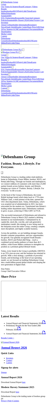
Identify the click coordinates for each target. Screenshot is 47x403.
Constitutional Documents (28, 29)
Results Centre (21, 27)
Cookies (16, 401)
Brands (4, 9)
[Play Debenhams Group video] (2, 172)
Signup (4, 372)
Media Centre (6, 34)
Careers (4, 36)
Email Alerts (10, 27)
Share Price (31, 27)
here (23, 382)
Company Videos (30, 7)
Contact (9, 360)
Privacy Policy (7, 401)
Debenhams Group (5, 39)
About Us (5, 25)
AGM (15, 29)
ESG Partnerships (8, 18)
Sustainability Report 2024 (17, 20)
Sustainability (6, 16)
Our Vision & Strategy (10, 7)
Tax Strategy (8, 29)
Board (21, 7)
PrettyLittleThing (24, 11)
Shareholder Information (18, 25)
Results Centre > (7, 338)
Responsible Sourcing (23, 18)
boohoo (4, 11)
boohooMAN (12, 11)
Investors (4, 22)
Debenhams (11, 13)
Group (3, 4)
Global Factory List (36, 20)
